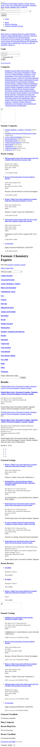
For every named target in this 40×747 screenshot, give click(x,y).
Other (3, 367)
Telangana (4, 371)
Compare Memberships (14, 36)
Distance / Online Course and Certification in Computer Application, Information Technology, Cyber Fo (21, 199)
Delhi (3, 363)
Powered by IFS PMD (8, 742)
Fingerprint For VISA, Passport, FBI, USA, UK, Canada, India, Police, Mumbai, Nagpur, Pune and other (21, 220)
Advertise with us (6, 43)
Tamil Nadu (5, 344)
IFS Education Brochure (18, 41)
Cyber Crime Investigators (22, 76)
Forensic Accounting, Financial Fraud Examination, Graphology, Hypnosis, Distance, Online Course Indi (20, 523)
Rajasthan (4, 340)
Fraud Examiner (22, 93)
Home (7, 22)
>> (6, 456)
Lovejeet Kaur (9, 243)
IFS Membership (32, 41)
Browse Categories (11, 34)
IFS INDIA (8, 567)
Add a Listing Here (7, 268)
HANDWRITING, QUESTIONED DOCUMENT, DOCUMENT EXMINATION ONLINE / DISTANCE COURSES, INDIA (20, 483)
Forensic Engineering (30, 83)
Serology (33, 96)
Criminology (27, 74)
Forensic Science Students (21, 91)
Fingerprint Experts (11, 80)
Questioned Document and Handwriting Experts (20, 133)
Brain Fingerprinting (23, 71)
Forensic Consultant (16, 83)
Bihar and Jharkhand (8, 288)
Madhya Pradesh (7, 324)
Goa (2, 296)
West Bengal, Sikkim (8, 356)
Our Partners (20, 37)
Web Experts (9, 144)
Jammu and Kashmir (8, 312)
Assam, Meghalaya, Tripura (10, 284)
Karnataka (4, 316)
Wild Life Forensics (16, 100)
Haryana (4, 304)
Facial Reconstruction (32, 78)
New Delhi (4, 359)
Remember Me (8, 57)
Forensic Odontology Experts (19, 87)
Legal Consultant (32, 93)
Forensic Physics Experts (20, 89)
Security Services (24, 96)
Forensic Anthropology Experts (28, 80)
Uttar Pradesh (6, 347)
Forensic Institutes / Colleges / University (18, 130)
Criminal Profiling (17, 74)
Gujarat (3, 300)
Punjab (3, 335)
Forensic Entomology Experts (14, 85)
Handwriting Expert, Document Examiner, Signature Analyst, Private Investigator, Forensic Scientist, (19, 421)
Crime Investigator (11, 148)
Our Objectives (10, 37)
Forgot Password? (6, 63)
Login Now (26, 36)
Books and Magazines (19, 105)
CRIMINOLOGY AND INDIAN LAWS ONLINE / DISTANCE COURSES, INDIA (19, 618)
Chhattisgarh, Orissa (8, 292)
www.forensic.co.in (17, 39)
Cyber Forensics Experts (13, 142)
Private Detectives (11, 94)
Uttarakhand (5, 351)
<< (6, 449)
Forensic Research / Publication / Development (18, 103)
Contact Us (11, 45)
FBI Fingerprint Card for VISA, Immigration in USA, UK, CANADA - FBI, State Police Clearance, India (21, 159)
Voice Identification (24, 98)
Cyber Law (20, 78)
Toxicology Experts (11, 98)
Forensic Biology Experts (13, 82)
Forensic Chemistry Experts (17, 265)
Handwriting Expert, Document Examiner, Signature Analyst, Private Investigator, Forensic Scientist (19, 393)
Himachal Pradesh (7, 308)
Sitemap (27, 37)
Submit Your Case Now (20, 43)
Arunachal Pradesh (7, 280)
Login (7, 19)
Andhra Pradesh (7, 276)
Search (4, 15)
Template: (4, 745)
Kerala (3, 320)
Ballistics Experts (10, 71)
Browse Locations (24, 34)
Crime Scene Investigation (21, 72)
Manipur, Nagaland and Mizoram (12, 332)
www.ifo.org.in (6, 39)
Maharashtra (5, 328)
